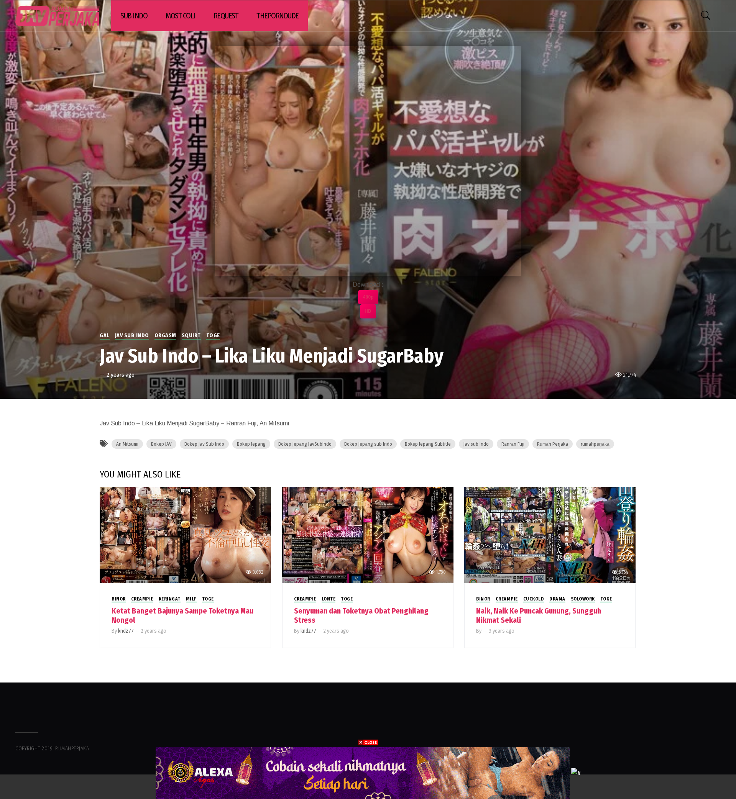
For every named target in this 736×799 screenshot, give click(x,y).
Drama (557, 599)
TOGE (213, 335)
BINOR (119, 599)
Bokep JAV (161, 444)
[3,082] (185, 535)
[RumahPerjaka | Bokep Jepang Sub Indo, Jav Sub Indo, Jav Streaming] (57, 15)
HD (368, 311)
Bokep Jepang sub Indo (368, 444)
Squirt (191, 335)
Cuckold (533, 599)
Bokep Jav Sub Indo (204, 444)
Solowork (583, 599)
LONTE (329, 599)
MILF (191, 599)
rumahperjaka (595, 444)
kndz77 (126, 631)
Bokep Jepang (251, 444)
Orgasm (165, 335)
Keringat (170, 599)
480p (368, 297)
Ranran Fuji (512, 444)
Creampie (142, 599)
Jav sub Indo (476, 444)
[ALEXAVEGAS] (363, 772)
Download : (368, 284)
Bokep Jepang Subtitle (428, 444)
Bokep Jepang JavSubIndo (305, 444)
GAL (105, 335)
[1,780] (367, 535)
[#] (576, 772)
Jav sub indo (132, 335)
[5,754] (550, 535)
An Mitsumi (127, 444)
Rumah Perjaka (552, 444)
